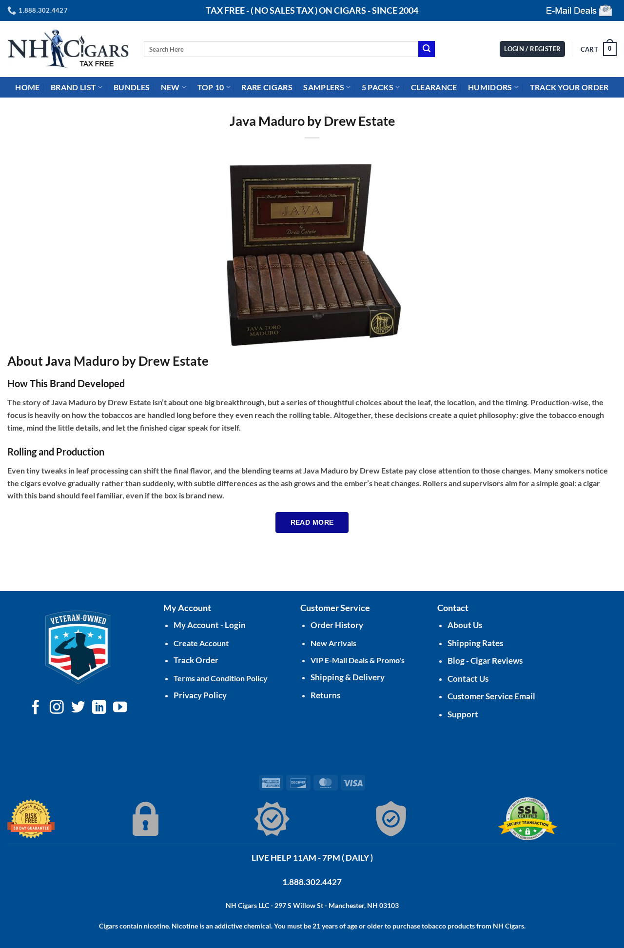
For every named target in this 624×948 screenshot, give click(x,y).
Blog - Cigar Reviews (485, 660)
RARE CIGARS (266, 87)
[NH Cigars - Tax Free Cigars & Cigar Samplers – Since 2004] (68, 49)
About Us (465, 625)
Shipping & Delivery (348, 677)
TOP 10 (210, 87)
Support (463, 714)
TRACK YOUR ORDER (569, 87)
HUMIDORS (490, 87)
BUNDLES (132, 87)
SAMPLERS (323, 87)
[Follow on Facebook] (36, 708)
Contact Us (468, 678)
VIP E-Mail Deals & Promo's (358, 660)
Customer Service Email (491, 696)
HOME (27, 87)
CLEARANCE (434, 87)
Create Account (201, 643)
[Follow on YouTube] (120, 708)
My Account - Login (210, 625)
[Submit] (426, 49)
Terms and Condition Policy (221, 678)
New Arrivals (333, 643)
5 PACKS (377, 87)
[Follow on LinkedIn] (99, 708)
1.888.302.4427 (312, 882)
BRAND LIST (73, 87)
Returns (325, 695)
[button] (599, 49)
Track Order (196, 660)
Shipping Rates (475, 643)
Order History (337, 625)
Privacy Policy (200, 695)
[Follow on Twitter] (78, 708)
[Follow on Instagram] (57, 708)
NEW (170, 87)
